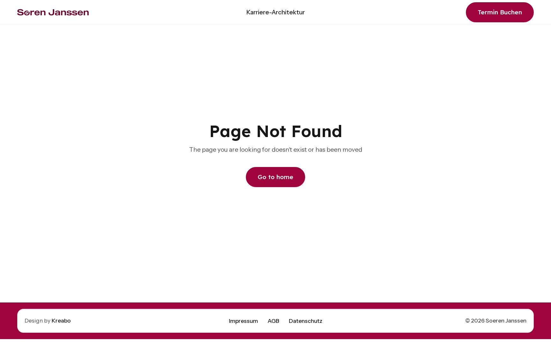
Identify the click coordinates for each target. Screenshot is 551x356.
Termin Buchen (500, 12)
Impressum (243, 321)
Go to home (275, 177)
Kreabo (61, 320)
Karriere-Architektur (275, 12)
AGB (273, 321)
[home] (53, 12)
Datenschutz (305, 321)
